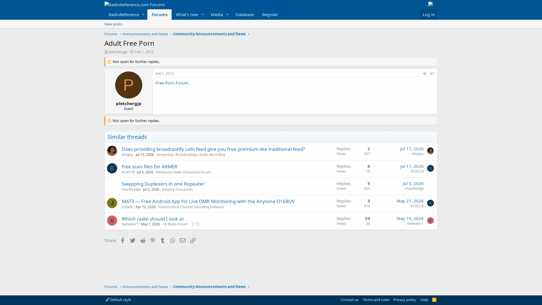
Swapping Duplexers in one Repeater (163, 183)
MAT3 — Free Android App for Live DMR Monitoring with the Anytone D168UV (208, 201)
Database (245, 14)
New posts (113, 24)
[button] (143, 14)
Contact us (349, 299)
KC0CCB (128, 172)
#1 (432, 73)
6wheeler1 (130, 224)
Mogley (127, 154)
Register (270, 14)
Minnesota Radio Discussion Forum (183, 172)
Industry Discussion (177, 189)
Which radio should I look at (153, 218)
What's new (187, 14)
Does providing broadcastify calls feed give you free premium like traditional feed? (213, 149)
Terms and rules (376, 299)
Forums (159, 14)
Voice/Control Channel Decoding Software (191, 206)
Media (217, 14)
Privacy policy (404, 299)
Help (424, 299)
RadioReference (124, 14)
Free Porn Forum (172, 83)
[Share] (424, 74)
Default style (120, 299)
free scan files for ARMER (150, 166)
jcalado (127, 206)
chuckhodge (131, 189)
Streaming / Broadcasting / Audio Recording (190, 154)
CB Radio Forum (175, 224)
